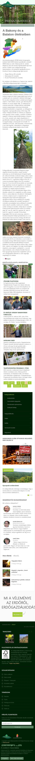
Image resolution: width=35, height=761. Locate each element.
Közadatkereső (8, 686)
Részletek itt (17, 614)
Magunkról (8, 432)
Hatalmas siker (9, 340)
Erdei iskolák (7, 677)
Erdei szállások (8, 674)
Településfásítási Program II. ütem (16, 368)
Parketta (6, 696)
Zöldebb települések (11, 281)
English (8, 259)
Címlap (13, 624)
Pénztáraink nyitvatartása (14, 404)
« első (6, 383)
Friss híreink (7, 556)
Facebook (8, 746)
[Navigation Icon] (32, 2)
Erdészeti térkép (11, 407)
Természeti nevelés (10, 427)
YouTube (18, 746)
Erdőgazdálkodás (9, 394)
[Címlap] (8, 4)
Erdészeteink (10, 398)
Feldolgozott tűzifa (9, 702)
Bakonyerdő (6, 742)
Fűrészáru (6, 705)
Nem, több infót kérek (16, 758)
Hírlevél (16, 556)
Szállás (6, 423)
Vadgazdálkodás (9, 413)
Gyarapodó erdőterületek (11, 485)
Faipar (6, 418)
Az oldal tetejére (29, 626)
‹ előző (12, 383)
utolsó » (25, 386)
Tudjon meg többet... (14, 663)
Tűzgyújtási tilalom (16, 561)
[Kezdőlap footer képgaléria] (9, 643)
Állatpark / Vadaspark (10, 680)
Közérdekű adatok (9, 683)
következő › (17, 386)
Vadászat (6, 708)
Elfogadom (5, 758)
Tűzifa (5, 699)
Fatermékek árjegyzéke (13, 401)
